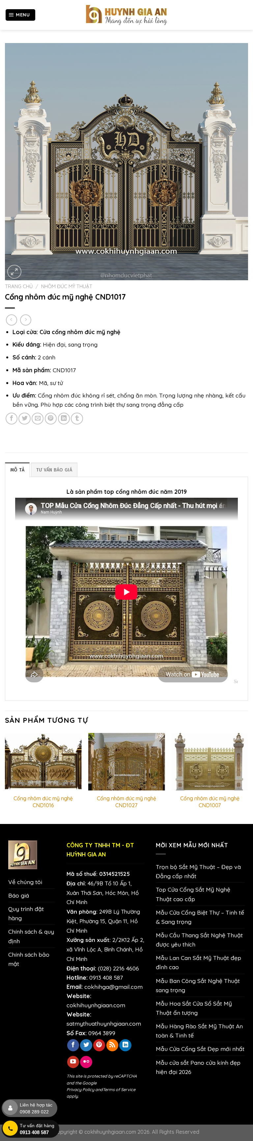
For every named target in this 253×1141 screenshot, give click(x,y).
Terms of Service (119, 1089)
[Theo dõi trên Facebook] (73, 1045)
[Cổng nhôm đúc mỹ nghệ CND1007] (209, 761)
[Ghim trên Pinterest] (51, 418)
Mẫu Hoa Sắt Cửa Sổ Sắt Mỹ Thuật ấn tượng (194, 1008)
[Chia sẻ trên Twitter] (24, 418)
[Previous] (5, 777)
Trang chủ (19, 286)
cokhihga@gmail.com (113, 986)
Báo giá (18, 895)
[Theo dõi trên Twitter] (86, 1045)
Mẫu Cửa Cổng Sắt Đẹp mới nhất (200, 1048)
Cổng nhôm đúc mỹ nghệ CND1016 (43, 802)
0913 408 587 (106, 977)
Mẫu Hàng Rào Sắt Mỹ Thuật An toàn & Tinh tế (199, 1030)
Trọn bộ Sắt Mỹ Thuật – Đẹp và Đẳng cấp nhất (198, 871)
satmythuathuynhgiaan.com (104, 1023)
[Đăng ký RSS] (112, 1045)
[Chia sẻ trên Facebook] (11, 418)
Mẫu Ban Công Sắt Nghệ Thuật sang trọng (198, 985)
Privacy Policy (80, 1089)
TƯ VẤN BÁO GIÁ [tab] (54, 470)
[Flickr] (86, 1062)
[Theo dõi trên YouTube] (73, 1062)
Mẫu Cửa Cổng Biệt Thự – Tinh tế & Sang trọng (200, 917)
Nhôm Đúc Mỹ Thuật (66, 286)
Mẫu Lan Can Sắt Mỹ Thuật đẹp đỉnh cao (198, 962)
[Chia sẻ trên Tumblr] (77, 418)
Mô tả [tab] (17, 470)
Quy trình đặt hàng (26, 913)
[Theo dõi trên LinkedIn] (125, 1045)
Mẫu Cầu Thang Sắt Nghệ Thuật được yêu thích (199, 939)
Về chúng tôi (25, 881)
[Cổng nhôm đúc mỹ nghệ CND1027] (126, 761)
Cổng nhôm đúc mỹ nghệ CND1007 (209, 802)
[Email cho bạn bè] (37, 418)
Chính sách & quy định (31, 936)
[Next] (248, 777)
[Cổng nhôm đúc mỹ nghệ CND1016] (43, 761)
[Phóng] (14, 272)
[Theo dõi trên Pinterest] (99, 1045)
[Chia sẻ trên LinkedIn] (64, 418)
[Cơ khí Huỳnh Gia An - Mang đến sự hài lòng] (126, 15)
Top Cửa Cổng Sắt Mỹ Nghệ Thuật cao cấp (193, 894)
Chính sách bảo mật (28, 959)
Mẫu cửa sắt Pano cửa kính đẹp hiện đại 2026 (198, 1067)
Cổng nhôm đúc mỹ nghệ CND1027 (126, 802)
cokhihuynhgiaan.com (96, 1005)
